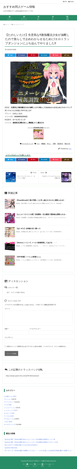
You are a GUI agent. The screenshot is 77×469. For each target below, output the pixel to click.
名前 (7, 329)
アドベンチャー (9, 402)
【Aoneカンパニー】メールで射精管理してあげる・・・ (36, 243)
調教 (54, 143)
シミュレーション (9, 407)
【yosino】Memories (10, 448)
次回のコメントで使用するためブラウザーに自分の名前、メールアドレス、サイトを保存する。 (37, 346)
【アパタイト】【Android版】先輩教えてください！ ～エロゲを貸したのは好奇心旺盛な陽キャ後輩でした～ (38, 450)
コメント (7, 308)
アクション (7, 399)
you (70, 149)
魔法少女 (67, 143)
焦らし (49, 143)
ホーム (7, 24)
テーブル (9, 416)
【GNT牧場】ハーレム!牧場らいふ (28, 257)
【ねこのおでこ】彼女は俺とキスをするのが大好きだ (21, 445)
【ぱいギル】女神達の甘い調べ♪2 (28, 228)
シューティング (11, 410)
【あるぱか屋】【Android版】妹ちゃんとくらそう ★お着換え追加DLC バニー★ (29, 439)
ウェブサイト (9, 337)
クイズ (7, 405)
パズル (8, 421)
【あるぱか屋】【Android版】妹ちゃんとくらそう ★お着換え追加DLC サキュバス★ (31, 442)
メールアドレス (34, 329)
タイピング (9, 413)
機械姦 (43, 143)
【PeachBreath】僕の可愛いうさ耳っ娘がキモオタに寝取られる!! (40, 200)
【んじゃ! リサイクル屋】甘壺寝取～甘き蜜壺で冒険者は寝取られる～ (41, 214)
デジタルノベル (9, 419)
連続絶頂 (60, 143)
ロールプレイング (18, 24)
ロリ (38, 143)
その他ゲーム (10, 396)
